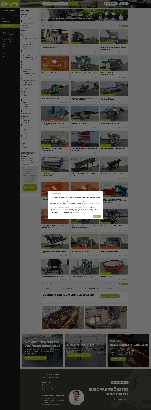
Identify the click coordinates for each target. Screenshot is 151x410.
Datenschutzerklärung (55, 205)
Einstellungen (53, 216)
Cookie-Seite (91, 203)
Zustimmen (97, 216)
